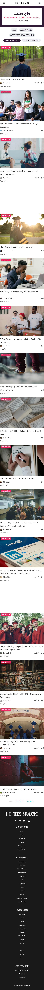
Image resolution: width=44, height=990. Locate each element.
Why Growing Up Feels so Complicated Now (19, 386)
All (14, 30)
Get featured (22, 977)
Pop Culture (22, 876)
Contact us (22, 974)
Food (22, 947)
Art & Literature (22, 872)
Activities (26, 30)
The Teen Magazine (22, 814)
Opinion (22, 887)
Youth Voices (22, 883)
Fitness (22, 943)
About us (22, 831)
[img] (4, 3)
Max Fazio (6, 178)
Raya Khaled (7, 529)
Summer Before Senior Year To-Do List (17, 478)
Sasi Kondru (7, 346)
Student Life (12, 40)
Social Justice (22, 902)
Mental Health (22, 936)
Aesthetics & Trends (22, 35)
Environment (22, 914)
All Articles (22, 838)
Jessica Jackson (8, 653)
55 (28, 801)
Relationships (31, 40)
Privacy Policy (22, 845)
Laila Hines (7, 437)
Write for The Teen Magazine (22, 970)
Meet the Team (22, 20)
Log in (22, 835)
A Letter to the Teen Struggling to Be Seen (18, 789)
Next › (32, 801)
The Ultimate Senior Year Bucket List (16, 247)
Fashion (22, 939)
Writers (22, 842)
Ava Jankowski (8, 130)
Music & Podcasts (22, 869)
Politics (22, 894)
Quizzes (22, 958)
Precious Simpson (9, 792)
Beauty (22, 950)
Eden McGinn (8, 390)
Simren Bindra (8, 298)
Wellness (22, 932)
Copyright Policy (22, 849)
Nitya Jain (6, 83)
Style (22, 880)
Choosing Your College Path (12, 79)
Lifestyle (22, 921)
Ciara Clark (7, 577)
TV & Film (22, 865)
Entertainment (22, 861)
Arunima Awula (8, 251)
